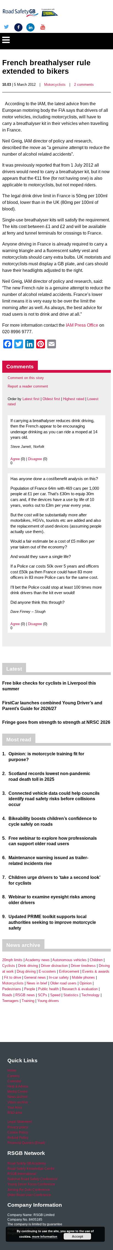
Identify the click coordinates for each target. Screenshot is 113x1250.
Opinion (86, 983)
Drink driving (28, 966)
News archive (17, 1097)
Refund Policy (17, 1138)
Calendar (14, 1081)
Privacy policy (17, 1127)
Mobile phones (83, 977)
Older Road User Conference (29, 1195)
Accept (77, 1236)
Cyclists (8, 966)
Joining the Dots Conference (28, 1190)
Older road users (63, 983)
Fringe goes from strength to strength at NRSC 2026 (56, 722)
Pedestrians (11, 989)
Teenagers (10, 1001)
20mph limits (12, 960)
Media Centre (17, 1092)
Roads (7, 995)
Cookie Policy (17, 1132)
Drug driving (26, 971)
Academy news (37, 960)
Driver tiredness (83, 966)
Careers (13, 1076)
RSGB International (21, 1174)
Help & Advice (17, 1086)
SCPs (42, 995)
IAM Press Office (82, 325)
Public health (48, 989)
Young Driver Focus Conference (31, 1184)
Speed (55, 995)
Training (28, 1001)
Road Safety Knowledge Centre (31, 1169)
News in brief (37, 983)
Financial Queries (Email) (26, 1143)
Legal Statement (19, 1122)
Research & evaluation (80, 989)
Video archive (17, 1102)
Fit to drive (12, 977)
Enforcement (69, 971)
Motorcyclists (55, 84)
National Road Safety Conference (32, 1179)
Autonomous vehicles (69, 960)
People (29, 989)
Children (96, 960)
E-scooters (47, 971)
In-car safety (59, 977)
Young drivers (48, 1001)
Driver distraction (54, 966)
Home (11, 1070)
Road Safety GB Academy (26, 1163)
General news (35, 977)
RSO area (14, 1113)
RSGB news (25, 995)
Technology (90, 995)
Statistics (70, 995)
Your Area (14, 1107)
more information (44, 1236)
